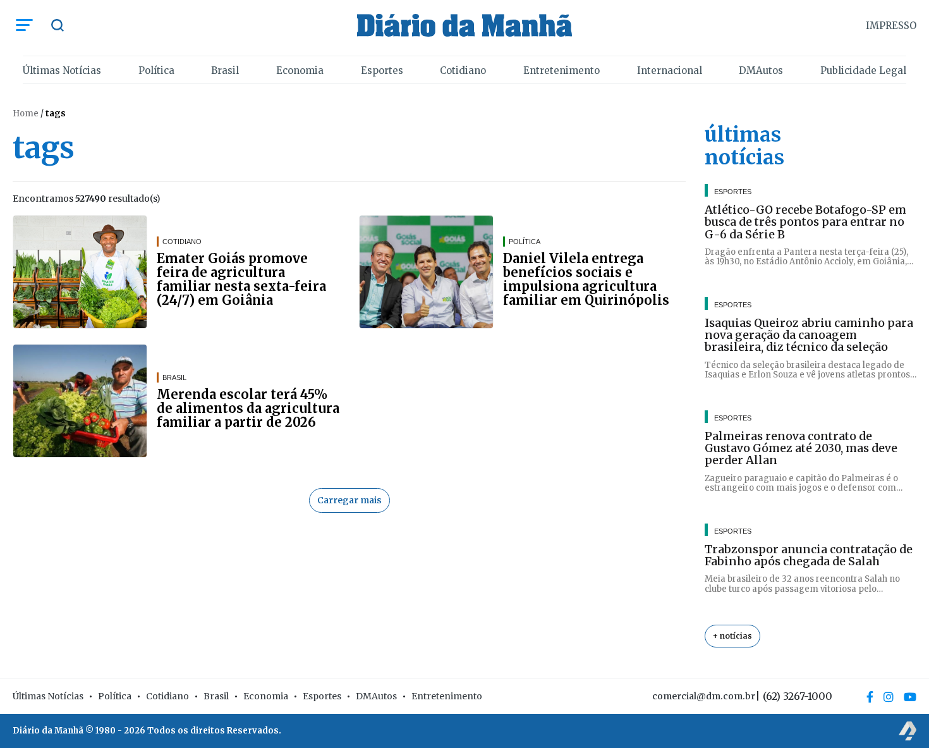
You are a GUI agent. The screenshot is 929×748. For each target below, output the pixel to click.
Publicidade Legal (863, 70)
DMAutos (761, 70)
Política (156, 70)
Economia (300, 70)
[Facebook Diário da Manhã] (869, 696)
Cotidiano (463, 70)
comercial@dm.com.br (703, 696)
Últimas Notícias (62, 70)
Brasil (225, 70)
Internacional (669, 70)
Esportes (382, 70)
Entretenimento (561, 70)
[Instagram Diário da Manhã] (888, 696)
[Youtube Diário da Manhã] (910, 696)
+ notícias (732, 636)
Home (26, 113)
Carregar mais (349, 500)
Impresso (891, 26)
